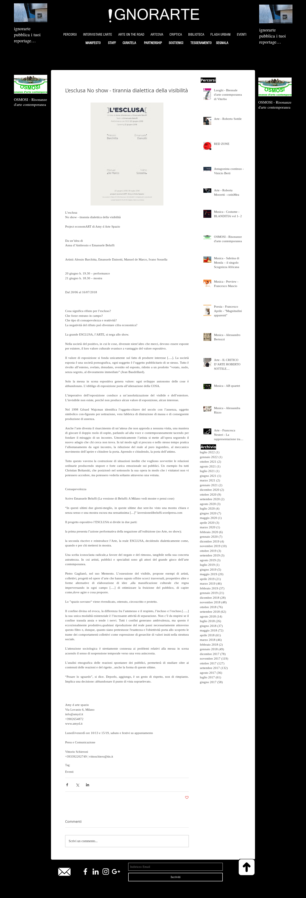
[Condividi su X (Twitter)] (77, 785)
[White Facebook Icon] (85, 871)
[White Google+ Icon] (116, 871)
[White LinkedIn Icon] (95, 871)
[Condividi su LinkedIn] (88, 785)
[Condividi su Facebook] (67, 785)
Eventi (69, 771)
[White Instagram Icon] (105, 871)
